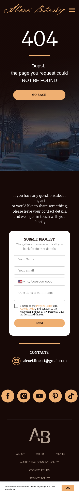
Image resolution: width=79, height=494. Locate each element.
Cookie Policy (27, 308)
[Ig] (23, 396)
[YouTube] (39, 396)
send (39, 323)
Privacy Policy (44, 305)
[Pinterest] (55, 396)
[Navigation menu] (72, 10)
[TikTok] (71, 396)
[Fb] (7, 396)
